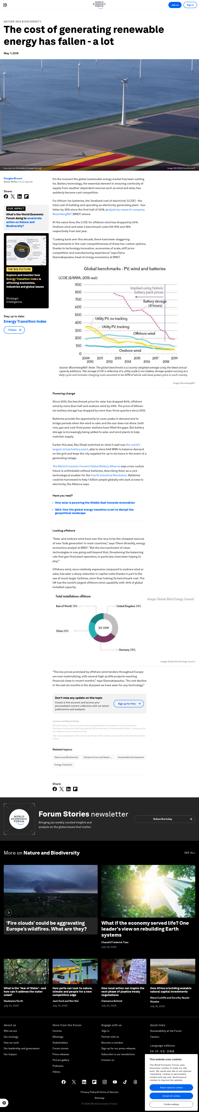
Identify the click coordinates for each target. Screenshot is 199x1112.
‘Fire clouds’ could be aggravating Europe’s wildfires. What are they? (46, 926)
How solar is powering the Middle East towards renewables (95, 502)
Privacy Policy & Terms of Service (99, 1092)
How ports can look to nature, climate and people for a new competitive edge (72, 991)
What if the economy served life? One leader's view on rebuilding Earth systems (145, 929)
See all (189, 852)
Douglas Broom (13, 178)
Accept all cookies (171, 1096)
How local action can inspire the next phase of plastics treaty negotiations (122, 991)
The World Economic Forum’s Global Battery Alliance (86, 466)
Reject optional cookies (171, 1087)
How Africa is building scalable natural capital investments (171, 990)
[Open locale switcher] (4, 1103)
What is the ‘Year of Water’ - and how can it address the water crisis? (25, 991)
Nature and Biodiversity (22, 21)
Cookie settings (171, 1104)
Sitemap (99, 1098)
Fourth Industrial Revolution (109, 475)
